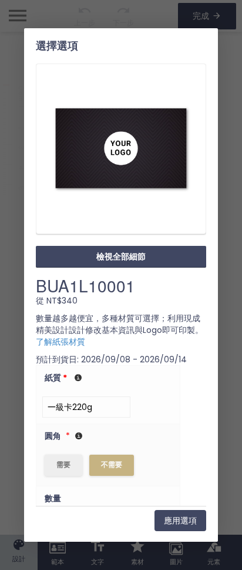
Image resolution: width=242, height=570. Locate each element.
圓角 (53, 436)
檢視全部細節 (121, 256)
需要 (63, 464)
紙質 (56, 378)
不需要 (111, 464)
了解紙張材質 (60, 342)
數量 (53, 498)
